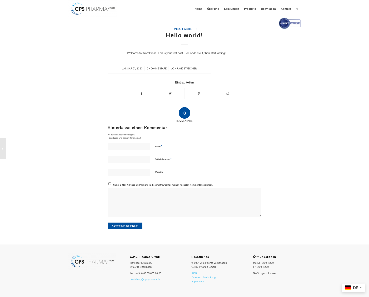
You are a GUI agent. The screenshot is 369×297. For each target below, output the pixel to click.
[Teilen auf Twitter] (170, 93)
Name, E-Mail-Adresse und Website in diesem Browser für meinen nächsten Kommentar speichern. (163, 184)
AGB (194, 273)
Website (159, 171)
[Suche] (297, 8)
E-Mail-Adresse (163, 159)
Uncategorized (185, 29)
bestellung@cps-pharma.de (145, 279)
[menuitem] (198, 8)
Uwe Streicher (187, 68)
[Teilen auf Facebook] (141, 93)
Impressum (197, 281)
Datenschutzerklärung (203, 277)
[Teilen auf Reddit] (227, 93)
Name (158, 146)
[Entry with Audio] (3, 148)
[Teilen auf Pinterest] (199, 93)
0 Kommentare (157, 68)
